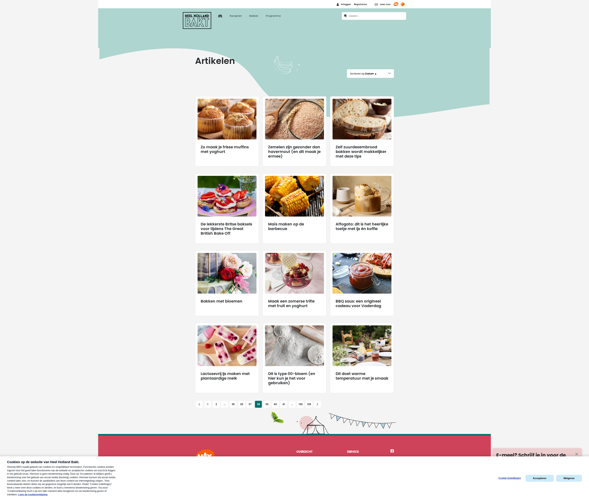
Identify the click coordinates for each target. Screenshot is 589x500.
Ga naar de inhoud (294, 2)
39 (266, 404)
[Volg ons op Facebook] (392, 451)
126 (309, 404)
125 (301, 404)
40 (275, 404)
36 (241, 404)
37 (250, 404)
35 (233, 404)
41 (283, 404)
